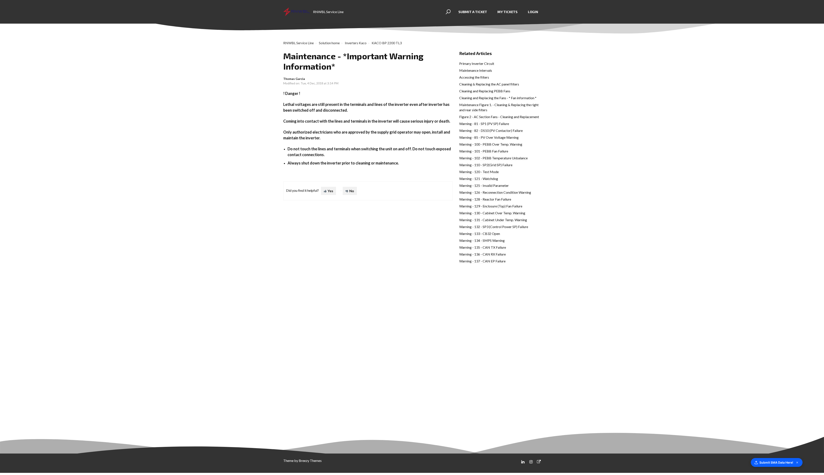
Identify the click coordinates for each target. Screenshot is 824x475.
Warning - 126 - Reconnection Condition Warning (495, 192)
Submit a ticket (472, 12)
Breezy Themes (310, 460)
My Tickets (507, 12)
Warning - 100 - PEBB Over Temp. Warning (490, 144)
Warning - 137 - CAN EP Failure (482, 261)
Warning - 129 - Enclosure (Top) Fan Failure (490, 206)
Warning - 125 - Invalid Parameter (484, 185)
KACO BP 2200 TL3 (387, 43)
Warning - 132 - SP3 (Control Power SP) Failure (493, 227)
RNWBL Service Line (298, 43)
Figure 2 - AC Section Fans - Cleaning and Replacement (499, 117)
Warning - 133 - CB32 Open (479, 233)
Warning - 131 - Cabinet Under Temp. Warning (493, 220)
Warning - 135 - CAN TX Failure (482, 247)
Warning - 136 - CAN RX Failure (482, 254)
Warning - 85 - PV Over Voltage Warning (489, 137)
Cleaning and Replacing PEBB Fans (484, 91)
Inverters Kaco (356, 43)
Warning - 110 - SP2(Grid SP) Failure (485, 165)
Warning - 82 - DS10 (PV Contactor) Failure (491, 130)
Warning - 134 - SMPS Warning (482, 240)
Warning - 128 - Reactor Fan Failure (485, 199)
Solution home (329, 43)
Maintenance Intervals (475, 70)
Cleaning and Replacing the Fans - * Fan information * (497, 98)
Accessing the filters (474, 77)
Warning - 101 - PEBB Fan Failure (483, 151)
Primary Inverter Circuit (476, 63)
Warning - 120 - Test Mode (479, 172)
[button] (447, 12)
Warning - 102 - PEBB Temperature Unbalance (493, 158)
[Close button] (797, 462)
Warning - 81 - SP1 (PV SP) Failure (484, 124)
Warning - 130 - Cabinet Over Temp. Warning (492, 213)
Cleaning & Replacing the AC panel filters (489, 84)
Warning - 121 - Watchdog (478, 179)
